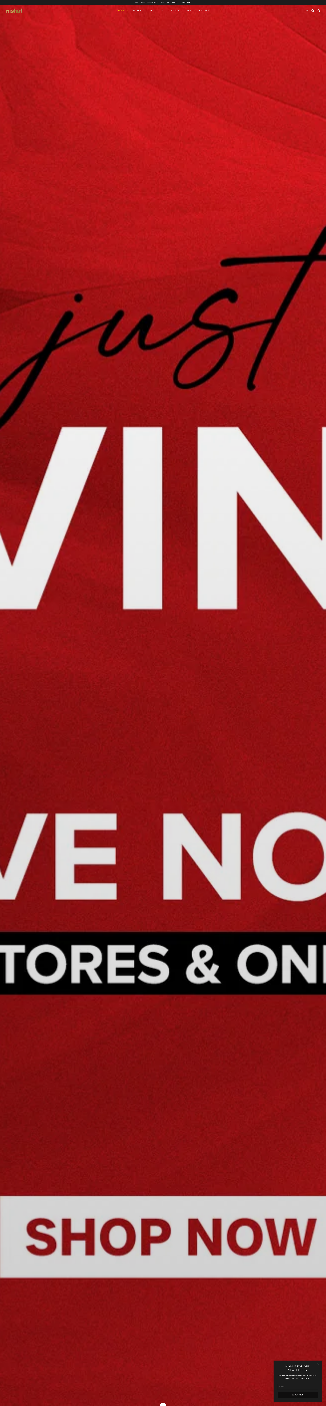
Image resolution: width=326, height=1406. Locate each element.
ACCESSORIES (175, 11)
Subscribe (298, 1395)
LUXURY (150, 11)
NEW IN (190, 11)
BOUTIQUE (204, 11)
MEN (161, 11)
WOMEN (137, 11)
